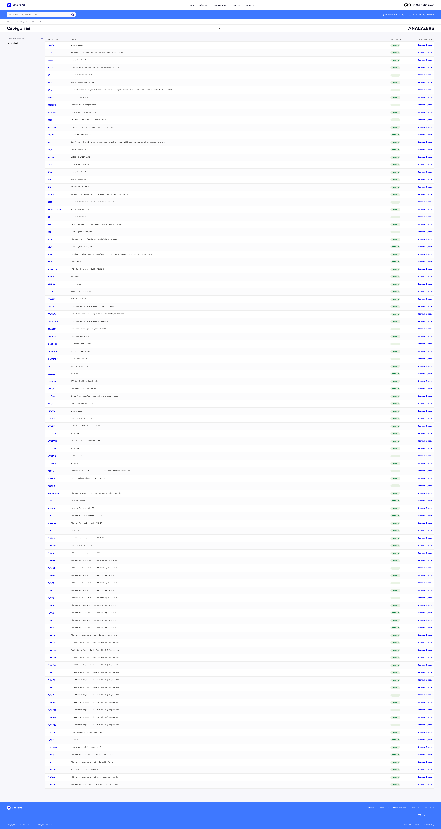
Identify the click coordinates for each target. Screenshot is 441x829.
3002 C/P (52, 127)
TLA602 (51, 561)
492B (50, 202)
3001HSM (52, 120)
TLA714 (51, 740)
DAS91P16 (52, 351)
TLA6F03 (52, 658)
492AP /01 (52, 195)
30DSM (51, 157)
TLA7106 (51, 732)
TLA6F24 (52, 725)
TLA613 (51, 598)
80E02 (51, 254)
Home (191, 5)
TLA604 (51, 575)
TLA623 (51, 628)
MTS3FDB (52, 441)
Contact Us (250, 5)
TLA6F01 (52, 643)
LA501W (51, 411)
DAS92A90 (53, 359)
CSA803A (52, 329)
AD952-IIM (52, 269)
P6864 (51, 471)
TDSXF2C (52, 531)
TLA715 (51, 755)
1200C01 (51, 45)
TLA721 (51, 762)
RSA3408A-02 (54, 493)
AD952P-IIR (53, 277)
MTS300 (51, 426)
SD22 (50, 501)
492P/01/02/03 (54, 209)
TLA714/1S (52, 747)
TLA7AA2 (52, 785)
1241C (50, 60)
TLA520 (51, 538)
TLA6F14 (52, 695)
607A (50, 239)
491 (49, 180)
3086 (50, 150)
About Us (236, 5)
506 (49, 232)
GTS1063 (51, 389)
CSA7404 (52, 314)
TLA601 (51, 553)
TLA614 (51, 605)
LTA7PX (51, 419)
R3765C (51, 486)
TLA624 (51, 635)
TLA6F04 (52, 665)
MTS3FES (52, 448)
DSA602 (51, 374)
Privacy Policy (428, 825)
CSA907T (52, 336)
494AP (51, 224)
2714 (50, 90)
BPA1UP (51, 299)
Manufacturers (220, 5)
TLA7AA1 (52, 777)
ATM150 (51, 284)
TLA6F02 (52, 650)
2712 (50, 82)
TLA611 (51, 583)
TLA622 (51, 620)
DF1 (49, 366)
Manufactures (399, 808)
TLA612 (51, 590)
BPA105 (51, 292)
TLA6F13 (51, 688)
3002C (51, 135)
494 (49, 217)
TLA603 (51, 568)
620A (50, 247)
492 (49, 187)
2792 (50, 97)
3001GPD (52, 105)
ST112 (50, 516)
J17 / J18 (51, 396)
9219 (50, 262)
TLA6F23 (52, 717)
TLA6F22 (52, 710)
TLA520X (52, 546)
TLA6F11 (51, 673)
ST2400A (52, 523)
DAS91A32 (52, 344)
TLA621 (51, 613)
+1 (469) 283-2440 (423, 5)
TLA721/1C (52, 770)
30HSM (51, 165)
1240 (50, 53)
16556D (51, 68)
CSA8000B (53, 321)
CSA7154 (52, 307)
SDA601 (51, 508)
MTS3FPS (52, 463)
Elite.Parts (11, 22)
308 (49, 142)
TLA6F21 (51, 702)
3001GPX (52, 112)
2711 (49, 75)
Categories (204, 5)
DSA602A (52, 381)
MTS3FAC (52, 434)
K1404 (51, 404)
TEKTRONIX (395, 45)
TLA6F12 (51, 680)
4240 (50, 172)
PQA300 (51, 478)
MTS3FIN (52, 456)
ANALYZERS (37, 22)
